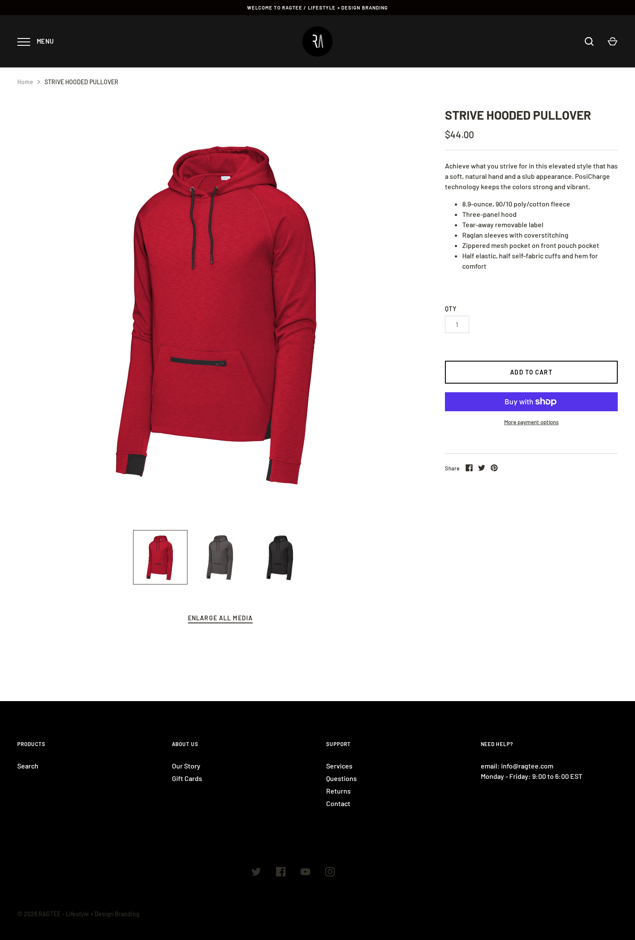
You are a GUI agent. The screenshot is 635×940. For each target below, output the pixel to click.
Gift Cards (187, 778)
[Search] (589, 41)
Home (25, 82)
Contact (338, 803)
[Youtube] (305, 873)
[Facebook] (281, 873)
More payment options (531, 422)
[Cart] (612, 41)
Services (339, 766)
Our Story (186, 766)
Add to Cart (531, 372)
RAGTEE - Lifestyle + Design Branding (89, 914)
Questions (341, 778)
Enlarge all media (220, 618)
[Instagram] (330, 873)
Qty (451, 308)
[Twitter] (256, 873)
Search (27, 766)
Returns (338, 791)
